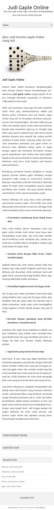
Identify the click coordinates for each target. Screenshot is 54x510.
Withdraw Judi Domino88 (13, 472)
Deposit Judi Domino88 (12, 467)
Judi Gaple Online (28, 7)
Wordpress (41, 507)
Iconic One (12, 507)
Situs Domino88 (8, 476)
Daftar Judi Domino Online (13, 481)
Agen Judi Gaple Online (11, 486)
